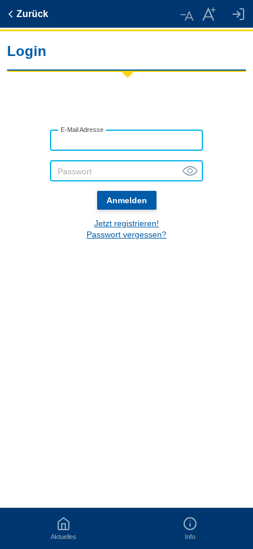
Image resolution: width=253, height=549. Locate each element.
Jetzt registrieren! (126, 223)
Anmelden (126, 200)
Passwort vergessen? (126, 234)
